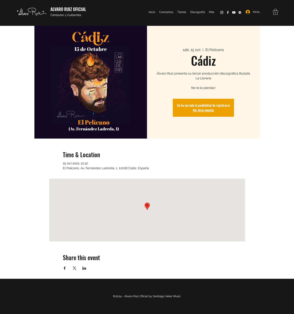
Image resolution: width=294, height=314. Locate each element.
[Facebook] (228, 12)
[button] (275, 12)
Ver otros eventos (203, 110)
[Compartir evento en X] (74, 268)
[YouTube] (234, 12)
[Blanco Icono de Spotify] (240, 12)
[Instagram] (222, 12)
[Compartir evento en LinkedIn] (84, 268)
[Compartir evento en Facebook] (65, 268)
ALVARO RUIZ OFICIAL (68, 9)
